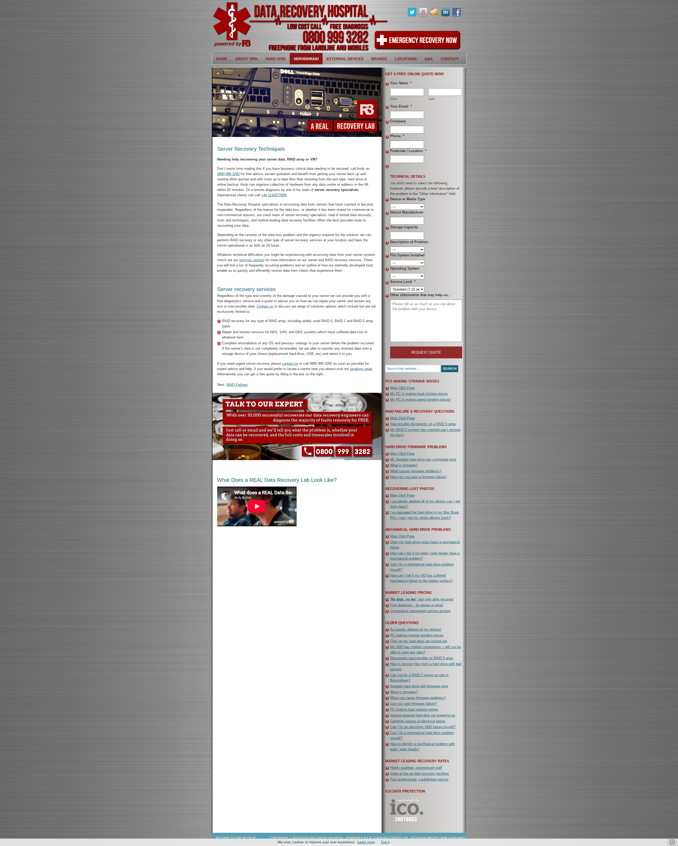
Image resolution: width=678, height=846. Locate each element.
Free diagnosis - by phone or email (416, 605)
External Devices (343, 59)
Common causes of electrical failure (417, 721)
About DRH (244, 59)
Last (432, 98)
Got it (385, 842)
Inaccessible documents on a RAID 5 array (423, 424)
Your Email (401, 106)
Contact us (265, 306)
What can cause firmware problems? (418, 698)
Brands (377, 59)
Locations (404, 59)
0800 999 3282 (228, 174)
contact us (290, 364)
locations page (361, 369)
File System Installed (407, 255)
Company (398, 121)
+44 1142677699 (273, 195)
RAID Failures (237, 385)
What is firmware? (404, 465)
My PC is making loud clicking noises (419, 394)
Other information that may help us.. (420, 295)
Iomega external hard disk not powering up (422, 715)
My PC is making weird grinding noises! (420, 400)
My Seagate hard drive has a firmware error (423, 459)
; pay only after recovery (422, 599)
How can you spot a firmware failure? (418, 477)
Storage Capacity (404, 227)
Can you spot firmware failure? (413, 704)
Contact (450, 59)
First (393, 98)
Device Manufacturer (406, 212)
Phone (397, 136)
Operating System (405, 268)
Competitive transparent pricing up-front (420, 611)
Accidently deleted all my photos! (415, 629)
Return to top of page (236, 838)
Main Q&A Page (402, 388)
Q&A (429, 59)
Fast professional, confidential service (419, 779)
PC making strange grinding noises (417, 635)
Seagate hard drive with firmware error (419, 686)
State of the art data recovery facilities (419, 774)
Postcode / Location (408, 151)
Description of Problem (409, 242)
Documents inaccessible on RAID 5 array (421, 658)
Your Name (401, 83)
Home (221, 59)
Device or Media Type (407, 199)
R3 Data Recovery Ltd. (389, 838)
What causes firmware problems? (415, 471)
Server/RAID (304, 59)
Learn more (366, 842)
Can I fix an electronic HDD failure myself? (423, 727)
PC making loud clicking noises (414, 709)
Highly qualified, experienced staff (416, 768)
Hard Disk (273, 59)
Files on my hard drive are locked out (418, 641)
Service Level (403, 282)
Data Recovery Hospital (281, 26)
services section (251, 260)
